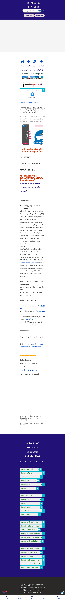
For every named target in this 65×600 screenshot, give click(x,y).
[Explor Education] (22, 62)
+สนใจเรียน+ (28, 15)
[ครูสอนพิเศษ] (32, 79)
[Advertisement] (32, 35)
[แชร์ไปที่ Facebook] (22, 337)
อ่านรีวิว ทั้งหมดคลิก (29, 370)
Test (26, 462)
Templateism (23, 587)
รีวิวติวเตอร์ (33, 448)
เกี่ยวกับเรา (33, 452)
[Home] (28, 3)
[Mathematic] (28, 62)
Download (39, 462)
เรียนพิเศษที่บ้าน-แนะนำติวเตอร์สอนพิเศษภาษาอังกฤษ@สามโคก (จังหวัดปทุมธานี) (33, 590)
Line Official (38, 589)
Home (22, 103)
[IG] (31, 7)
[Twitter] (38, 7)
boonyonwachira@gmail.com (29, 263)
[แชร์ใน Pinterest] (34, 337)
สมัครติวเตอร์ (39, 15)
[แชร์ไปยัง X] (28, 337)
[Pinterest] (35, 7)
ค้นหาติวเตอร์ (33, 443)
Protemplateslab (33, 587)
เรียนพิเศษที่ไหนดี (33, 456)
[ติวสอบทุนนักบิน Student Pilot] (32, 86)
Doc (21, 462)
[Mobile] (39, 3)
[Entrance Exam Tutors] (34, 62)
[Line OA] (35, 3)
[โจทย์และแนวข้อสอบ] (62, 593)
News (32, 462)
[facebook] (28, 7)
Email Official (28, 589)
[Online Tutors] (41, 62)
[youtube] (32, 3)
